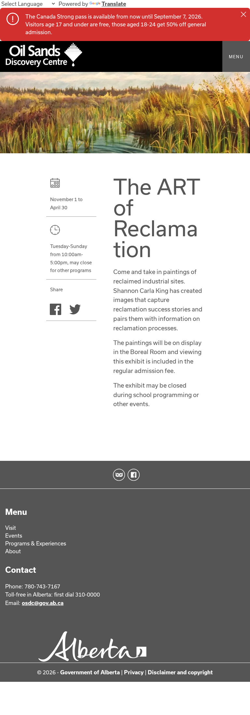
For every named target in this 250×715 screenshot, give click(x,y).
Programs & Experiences (35, 543)
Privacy (134, 672)
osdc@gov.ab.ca (42, 603)
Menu (236, 56)
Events (13, 535)
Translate (114, 4)
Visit (10, 528)
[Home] (125, 56)
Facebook (132, 474)
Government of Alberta (90, 672)
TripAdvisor (117, 474)
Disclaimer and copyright (180, 672)
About (13, 551)
